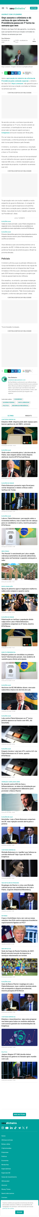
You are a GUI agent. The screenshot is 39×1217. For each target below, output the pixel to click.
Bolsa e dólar (6, 1144)
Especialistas (6, 1169)
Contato (4, 1197)
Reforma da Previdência (20, 405)
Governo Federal (9, 402)
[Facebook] (26, 1127)
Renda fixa (5, 1164)
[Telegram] (19, 1127)
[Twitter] (23, 1127)
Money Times (6, 1189)
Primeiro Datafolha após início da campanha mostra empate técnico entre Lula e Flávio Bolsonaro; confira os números (19, 236)
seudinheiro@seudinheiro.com (16, 380)
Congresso (6, 133)
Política (6, 405)
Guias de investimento (9, 1177)
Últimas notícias (7, 1140)
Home (3, 1136)
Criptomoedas (6, 1148)
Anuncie (4, 1185)
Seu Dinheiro (6, 38)
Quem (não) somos (8, 1193)
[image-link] (19, 435)
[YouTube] (6, 1127)
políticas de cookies (8, 1208)
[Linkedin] (11, 1127)
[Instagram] (3, 1127)
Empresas (5, 1152)
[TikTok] (15, 1127)
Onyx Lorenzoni (17, 83)
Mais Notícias (19, 1114)
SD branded (5, 1181)
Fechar (19, 1212)
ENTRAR (34, 8)
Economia (5, 1160)
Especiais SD (6, 1173)
